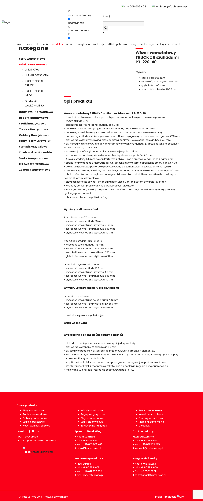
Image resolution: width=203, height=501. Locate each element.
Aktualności (42, 44)
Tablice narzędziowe (35, 414)
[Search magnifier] (105, 28)
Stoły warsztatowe (32, 59)
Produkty (57, 44)
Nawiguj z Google (42, 451)
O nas (29, 44)
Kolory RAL (163, 44)
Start (20, 44)
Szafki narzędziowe (32, 123)
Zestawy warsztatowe (34, 169)
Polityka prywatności (56, 496)
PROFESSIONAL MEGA (34, 93)
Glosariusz (145, 425)
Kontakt (177, 44)
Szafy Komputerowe (33, 158)
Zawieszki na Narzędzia (35, 152)
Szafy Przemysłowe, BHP (36, 141)
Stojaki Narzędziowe (33, 146)
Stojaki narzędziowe (92, 418)
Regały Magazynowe (34, 118)
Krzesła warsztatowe (34, 164)
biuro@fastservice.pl (173, 6)
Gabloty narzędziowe (35, 418)
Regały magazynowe (93, 414)
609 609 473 (138, 6)
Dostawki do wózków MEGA (34, 103)
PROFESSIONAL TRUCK (34, 83)
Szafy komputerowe (150, 410)
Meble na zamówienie (151, 422)
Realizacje (98, 44)
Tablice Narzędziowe (33, 129)
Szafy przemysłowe (92, 422)
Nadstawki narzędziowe (36, 112)
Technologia (147, 44)
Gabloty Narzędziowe (34, 135)
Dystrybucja (83, 44)
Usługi (133, 44)
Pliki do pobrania (117, 44)
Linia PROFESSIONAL (37, 75)
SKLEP (69, 44)
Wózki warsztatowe (92, 410)
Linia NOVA (32, 69)
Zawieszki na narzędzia (94, 425)
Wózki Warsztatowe (33, 64)
